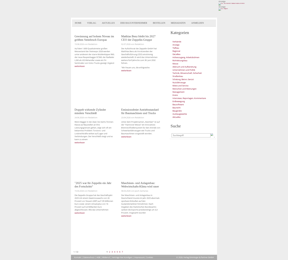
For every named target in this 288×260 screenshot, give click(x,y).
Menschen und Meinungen (184, 88)
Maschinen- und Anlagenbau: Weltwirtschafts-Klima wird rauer (140, 184)
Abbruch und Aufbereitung (184, 66)
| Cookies (148, 257)
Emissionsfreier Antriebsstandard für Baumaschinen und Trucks (140, 111)
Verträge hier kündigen (122, 257)
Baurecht (176, 107)
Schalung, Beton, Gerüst (183, 79)
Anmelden (197, 23)
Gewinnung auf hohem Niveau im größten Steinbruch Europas (94, 38)
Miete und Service (180, 85)
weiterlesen (80, 66)
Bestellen (159, 23)
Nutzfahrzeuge (179, 82)
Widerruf (106, 257)
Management (178, 92)
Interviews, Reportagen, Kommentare (189, 98)
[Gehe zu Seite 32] (128, 252)
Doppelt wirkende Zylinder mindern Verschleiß (90, 111)
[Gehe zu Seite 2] (125, 252)
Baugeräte (177, 110)
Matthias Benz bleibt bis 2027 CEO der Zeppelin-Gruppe (138, 38)
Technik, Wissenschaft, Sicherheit (187, 73)
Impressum (139, 257)
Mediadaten (178, 23)
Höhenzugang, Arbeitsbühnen (185, 57)
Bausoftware (178, 104)
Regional (176, 51)
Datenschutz (88, 257)
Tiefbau (175, 48)
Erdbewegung (178, 101)
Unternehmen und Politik (183, 70)
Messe (175, 63)
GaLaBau (176, 54)
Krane (175, 95)
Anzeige (175, 44)
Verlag (91, 23)
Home (78, 23)
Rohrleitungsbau (179, 60)
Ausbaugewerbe (179, 114)
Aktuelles (108, 23)
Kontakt (77, 257)
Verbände (176, 41)
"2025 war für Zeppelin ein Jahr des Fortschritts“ (93, 184)
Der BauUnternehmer (133, 23)
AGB (98, 257)
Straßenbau (177, 76)
